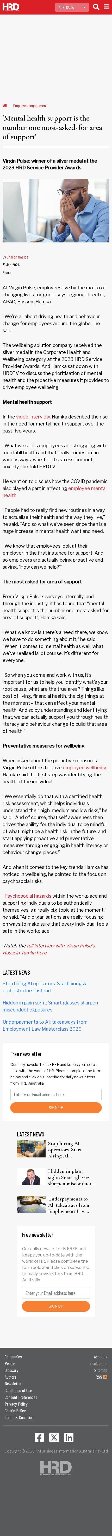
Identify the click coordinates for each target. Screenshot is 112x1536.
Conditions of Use (18, 1390)
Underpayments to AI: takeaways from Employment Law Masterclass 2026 (68, 1205)
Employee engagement (30, 105)
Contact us (98, 1363)
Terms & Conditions (20, 1417)
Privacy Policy (16, 1404)
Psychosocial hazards (27, 896)
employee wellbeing (85, 767)
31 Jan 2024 (11, 264)
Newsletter (13, 1383)
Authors (10, 1377)
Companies (13, 1356)
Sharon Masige (17, 256)
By (15, 256)
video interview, (33, 417)
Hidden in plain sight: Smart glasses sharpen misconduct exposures (69, 1177)
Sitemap (100, 1370)
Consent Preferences (21, 1397)
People (10, 1363)
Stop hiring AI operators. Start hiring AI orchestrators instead (71, 1149)
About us (100, 1356)
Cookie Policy (15, 1410)
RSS (99, 1377)
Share (7, 272)
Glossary (11, 1370)
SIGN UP (56, 1107)
